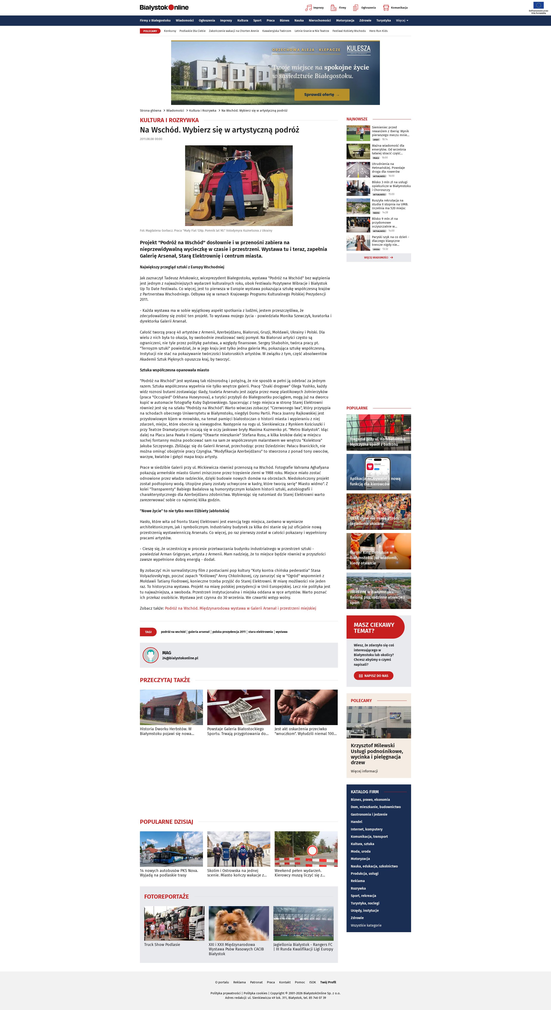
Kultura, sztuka (362, 844)
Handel (356, 822)
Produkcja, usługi (365, 874)
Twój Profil (328, 982)
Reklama (358, 881)
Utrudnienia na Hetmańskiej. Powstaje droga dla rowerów (388, 168)
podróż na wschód (173, 631)
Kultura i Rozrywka (202, 110)
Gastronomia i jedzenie (369, 814)
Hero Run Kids (378, 30)
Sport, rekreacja (363, 896)
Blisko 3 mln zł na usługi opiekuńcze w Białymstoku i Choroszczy (391, 186)
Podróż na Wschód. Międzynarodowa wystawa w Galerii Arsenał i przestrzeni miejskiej (240, 608)
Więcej (400, 20)
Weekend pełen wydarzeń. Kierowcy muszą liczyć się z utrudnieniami (298, 873)
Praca (271, 20)
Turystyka (383, 20)
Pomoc (300, 982)
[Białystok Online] (164, 8)
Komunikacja (399, 7)
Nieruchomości (320, 20)
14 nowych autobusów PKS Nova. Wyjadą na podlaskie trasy (169, 873)
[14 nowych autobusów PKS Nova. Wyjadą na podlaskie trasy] (171, 849)
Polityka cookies (255, 993)
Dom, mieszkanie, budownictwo (376, 807)
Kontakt (285, 982)
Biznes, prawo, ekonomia (370, 800)
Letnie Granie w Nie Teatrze (312, 30)
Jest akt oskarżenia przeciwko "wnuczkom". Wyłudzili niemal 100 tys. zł (304, 731)
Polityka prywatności (225, 993)
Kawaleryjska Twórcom (276, 30)
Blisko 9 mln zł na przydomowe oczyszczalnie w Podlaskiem (385, 222)
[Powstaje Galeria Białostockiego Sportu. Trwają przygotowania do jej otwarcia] (238, 707)
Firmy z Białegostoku (155, 20)
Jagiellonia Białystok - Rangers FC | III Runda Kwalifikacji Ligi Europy (303, 947)
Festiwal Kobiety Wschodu (349, 30)
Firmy (342, 7)
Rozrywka (358, 888)
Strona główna (150, 110)
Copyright (277, 993)
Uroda (376, 249)
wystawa (282, 631)
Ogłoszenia (368, 7)
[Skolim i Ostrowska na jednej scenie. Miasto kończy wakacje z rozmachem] (238, 849)
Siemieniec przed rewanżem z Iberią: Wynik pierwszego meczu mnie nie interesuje (390, 131)
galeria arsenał (199, 631)
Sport (257, 20)
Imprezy (318, 7)
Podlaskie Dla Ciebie (193, 30)
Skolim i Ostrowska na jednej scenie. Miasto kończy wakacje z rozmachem (235, 873)
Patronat (256, 982)
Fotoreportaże (166, 896)
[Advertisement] (239, 777)
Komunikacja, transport (369, 837)
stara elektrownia (260, 631)
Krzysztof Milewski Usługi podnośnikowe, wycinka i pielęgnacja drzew (377, 754)
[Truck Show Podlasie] (174, 923)
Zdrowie (365, 20)
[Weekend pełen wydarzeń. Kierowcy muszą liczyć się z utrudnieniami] (306, 849)
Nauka (299, 20)
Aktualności (379, 176)
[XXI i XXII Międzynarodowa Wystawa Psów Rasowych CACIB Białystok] (239, 923)
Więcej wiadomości (376, 257)
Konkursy (170, 30)
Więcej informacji (364, 771)
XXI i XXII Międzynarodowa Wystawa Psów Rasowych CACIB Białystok (236, 949)
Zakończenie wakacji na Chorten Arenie (234, 30)
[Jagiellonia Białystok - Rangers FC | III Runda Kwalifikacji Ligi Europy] (303, 923)
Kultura (242, 20)
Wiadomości (185, 20)
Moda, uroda (361, 851)
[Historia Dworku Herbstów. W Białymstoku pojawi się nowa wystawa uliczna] (171, 707)
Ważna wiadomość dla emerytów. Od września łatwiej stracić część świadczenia (389, 149)
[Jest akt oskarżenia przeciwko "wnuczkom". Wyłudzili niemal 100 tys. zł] (306, 707)
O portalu (222, 982)
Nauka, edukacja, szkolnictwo (374, 866)
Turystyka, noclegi (365, 903)
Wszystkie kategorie (366, 925)
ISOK (312, 982)
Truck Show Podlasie (162, 944)
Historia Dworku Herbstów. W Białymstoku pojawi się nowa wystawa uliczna (166, 731)
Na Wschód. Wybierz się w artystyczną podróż (254, 110)
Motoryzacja (345, 20)
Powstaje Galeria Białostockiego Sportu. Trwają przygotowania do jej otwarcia (236, 731)
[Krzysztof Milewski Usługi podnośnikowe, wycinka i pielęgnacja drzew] (379, 722)
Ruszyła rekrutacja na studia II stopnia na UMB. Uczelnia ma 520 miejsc (390, 204)
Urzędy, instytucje (365, 911)
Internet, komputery (366, 829)
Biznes (284, 20)
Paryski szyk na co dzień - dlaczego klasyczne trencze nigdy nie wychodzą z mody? (390, 241)
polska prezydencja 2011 (229, 631)
